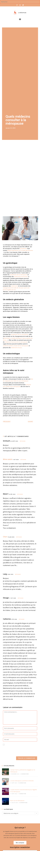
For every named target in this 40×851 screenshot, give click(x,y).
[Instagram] (20, 5)
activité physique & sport (18, 338)
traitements (14, 286)
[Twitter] (23, 5)
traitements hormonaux (21, 276)
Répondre (22, 441)
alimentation (7, 338)
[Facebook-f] (17, 5)
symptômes (23, 248)
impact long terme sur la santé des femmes (20, 250)
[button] (20, 19)
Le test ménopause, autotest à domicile (21, 781)
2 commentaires (24, 774)
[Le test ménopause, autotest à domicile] (5, 781)
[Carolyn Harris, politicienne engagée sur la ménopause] (5, 771)
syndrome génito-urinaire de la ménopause (15, 345)
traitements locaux (16, 347)
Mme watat (7, 459)
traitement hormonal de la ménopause (16, 342)
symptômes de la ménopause (18, 274)
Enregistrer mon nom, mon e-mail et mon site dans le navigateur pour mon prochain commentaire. (19, 750)
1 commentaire (22, 793)
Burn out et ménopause (17, 800)
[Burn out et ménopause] (5, 801)
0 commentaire (22, 783)
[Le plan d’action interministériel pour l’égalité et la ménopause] (5, 791)
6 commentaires (23, 802)
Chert (5, 537)
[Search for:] (20, 2)
